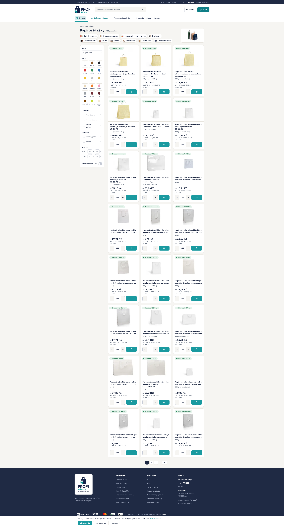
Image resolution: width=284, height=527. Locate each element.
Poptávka (190, 9)
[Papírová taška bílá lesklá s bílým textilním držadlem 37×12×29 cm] (188, 329)
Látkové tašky (121, 487)
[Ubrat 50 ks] (112, 91)
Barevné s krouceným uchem (135, 36)
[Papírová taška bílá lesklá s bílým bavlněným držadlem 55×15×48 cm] (156, 176)
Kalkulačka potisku (123, 502)
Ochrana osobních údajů (187, 500)
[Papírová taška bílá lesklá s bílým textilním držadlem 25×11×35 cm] (156, 279)
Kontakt (182, 475)
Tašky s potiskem (122, 499)
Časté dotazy (152, 487)
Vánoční (116, 41)
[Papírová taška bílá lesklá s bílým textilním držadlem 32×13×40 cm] (123, 329)
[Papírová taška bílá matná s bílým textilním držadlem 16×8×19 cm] (188, 381)
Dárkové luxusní (90, 41)
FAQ (162, 2)
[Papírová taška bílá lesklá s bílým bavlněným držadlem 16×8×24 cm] (156, 123)
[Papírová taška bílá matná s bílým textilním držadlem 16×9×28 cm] (156, 433)
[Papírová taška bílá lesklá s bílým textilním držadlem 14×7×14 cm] (188, 176)
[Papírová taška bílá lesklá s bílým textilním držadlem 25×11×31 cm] (188, 228)
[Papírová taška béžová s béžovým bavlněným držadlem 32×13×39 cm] (188, 70)
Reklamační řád (153, 502)
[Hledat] (143, 9)
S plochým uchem (90, 36)
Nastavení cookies (185, 503)
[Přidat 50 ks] (123, 91)
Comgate (162, 514)
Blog (168, 2)
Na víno (104, 41)
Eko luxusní (156, 36)
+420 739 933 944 (187, 2)
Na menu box (130, 41)
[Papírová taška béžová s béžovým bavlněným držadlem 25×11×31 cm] (156, 70)
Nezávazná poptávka (155, 495)
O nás (174, 2)
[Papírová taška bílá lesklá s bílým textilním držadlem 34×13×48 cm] (156, 329)
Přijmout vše (85, 523)
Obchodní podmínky (154, 499)
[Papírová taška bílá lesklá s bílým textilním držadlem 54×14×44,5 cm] (156, 381)
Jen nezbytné (101, 523)
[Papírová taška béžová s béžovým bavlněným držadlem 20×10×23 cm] (123, 70)
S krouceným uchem (110, 36)
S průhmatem (146, 41)
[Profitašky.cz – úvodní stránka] (83, 9)
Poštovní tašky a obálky (125, 495)
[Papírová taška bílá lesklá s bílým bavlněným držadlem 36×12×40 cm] (123, 176)
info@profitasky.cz (202, 2)
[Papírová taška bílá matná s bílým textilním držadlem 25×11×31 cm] (188, 433)
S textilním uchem (164, 41)
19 (164, 463)
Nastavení (115, 523)
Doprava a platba (153, 491)
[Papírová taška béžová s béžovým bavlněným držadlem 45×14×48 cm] (123, 123)
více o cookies (155, 518)
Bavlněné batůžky (122, 491)
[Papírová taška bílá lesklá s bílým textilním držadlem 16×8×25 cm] (123, 228)
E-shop (82, 26)
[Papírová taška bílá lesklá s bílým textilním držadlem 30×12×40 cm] (188, 279)
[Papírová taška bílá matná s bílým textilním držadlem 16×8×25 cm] (123, 433)
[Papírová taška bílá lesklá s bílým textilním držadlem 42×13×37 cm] (123, 381)
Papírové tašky (121, 480)
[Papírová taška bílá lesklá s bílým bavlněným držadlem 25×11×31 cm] (188, 123)
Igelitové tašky (121, 483)
